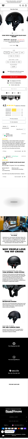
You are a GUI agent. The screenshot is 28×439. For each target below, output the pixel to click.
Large (22, 52)
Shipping (10, 42)
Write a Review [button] (14, 118)
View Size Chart (14, 9)
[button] (14, 41)
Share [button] (5, 151)
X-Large (10, 55)
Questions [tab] (13, 126)
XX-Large (17, 55)
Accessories (13, 64)
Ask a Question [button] (14, 122)
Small (12, 52)
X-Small (6, 52)
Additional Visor (13, 59)
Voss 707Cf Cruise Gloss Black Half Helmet (11, 148)
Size (14, 50)
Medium (16, 52)
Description (14, 88)
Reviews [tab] (4, 126)
